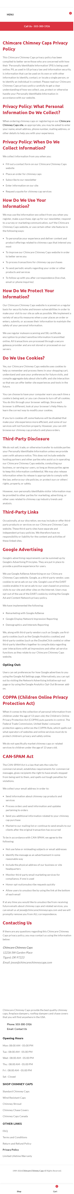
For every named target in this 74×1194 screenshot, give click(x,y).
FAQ (5, 1130)
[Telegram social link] (46, 3)
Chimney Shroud (12, 1103)
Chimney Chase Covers (16, 1110)
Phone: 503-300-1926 (19, 1024)
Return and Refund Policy (17, 1143)
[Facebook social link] (28, 3)
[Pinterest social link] (37, 3)
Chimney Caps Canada (15, 1116)
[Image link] (22, 997)
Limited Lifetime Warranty (17, 1155)
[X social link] (32, 3)
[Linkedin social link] (41, 3)
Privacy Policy (11, 1149)
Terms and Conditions (15, 1137)
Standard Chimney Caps (16, 1091)
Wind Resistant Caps (14, 1097)
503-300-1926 (42, 26)
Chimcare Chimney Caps (33, 1171)
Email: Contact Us (17, 1028)
